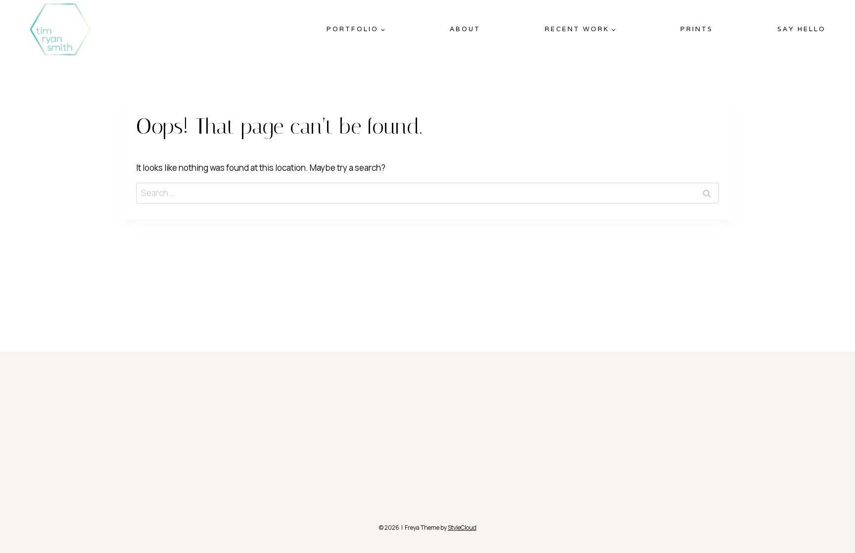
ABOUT (465, 29)
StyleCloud (462, 527)
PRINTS (696, 29)
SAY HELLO (801, 29)
